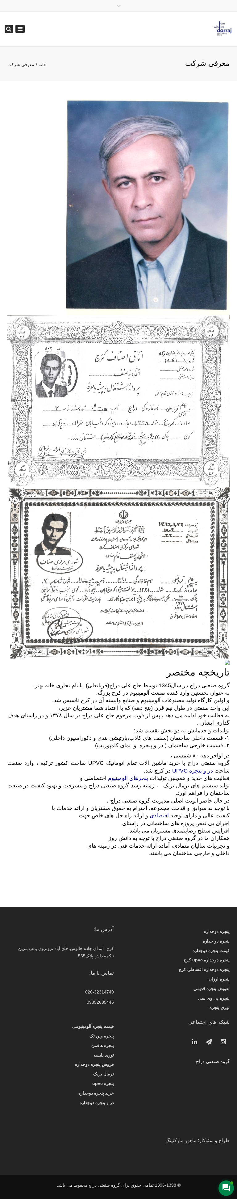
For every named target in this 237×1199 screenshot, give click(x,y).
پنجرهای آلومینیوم (128, 778)
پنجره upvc (103, 1083)
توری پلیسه (104, 1055)
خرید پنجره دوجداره (96, 1093)
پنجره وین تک (101, 1035)
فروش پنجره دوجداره (94, 1064)
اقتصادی (159, 815)
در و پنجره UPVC (193, 771)
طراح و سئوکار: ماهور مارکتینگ (197, 1140)
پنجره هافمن (102, 1045)
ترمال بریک (103, 1073)
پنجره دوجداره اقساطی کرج (204, 969)
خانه (42, 64)
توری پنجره (220, 1007)
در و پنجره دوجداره (97, 1102)
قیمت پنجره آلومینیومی (93, 1026)
